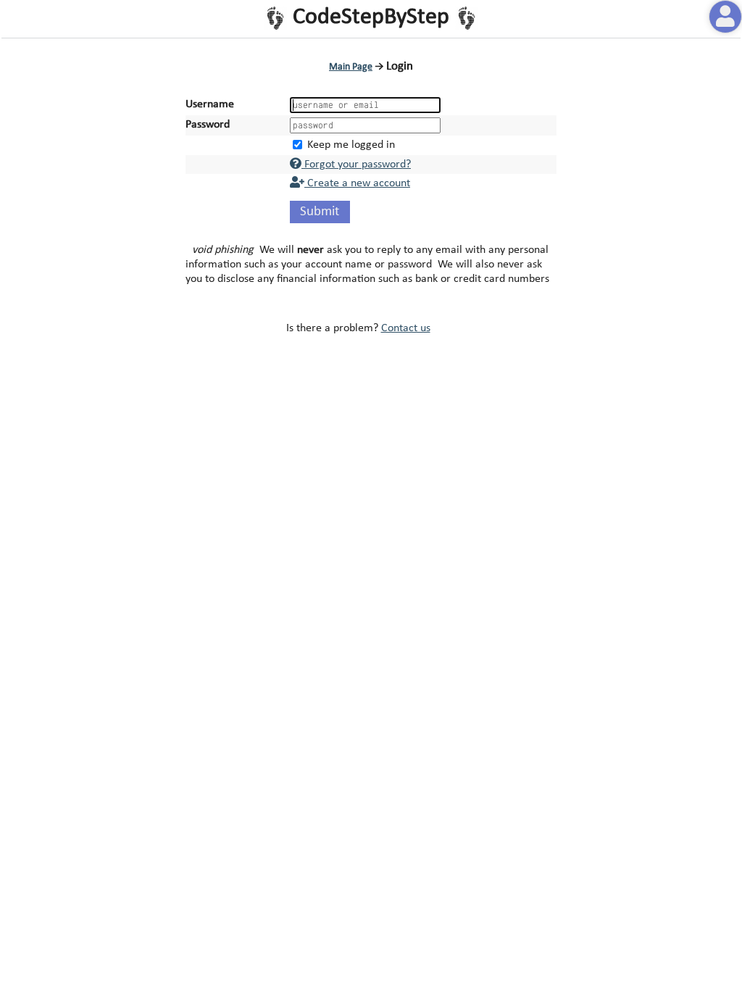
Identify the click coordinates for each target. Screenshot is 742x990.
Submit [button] (319, 212)
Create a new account (357, 183)
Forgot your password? (356, 164)
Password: (209, 124)
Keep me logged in (351, 145)
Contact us (405, 328)
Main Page (350, 67)
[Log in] (725, 16)
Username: (211, 104)
